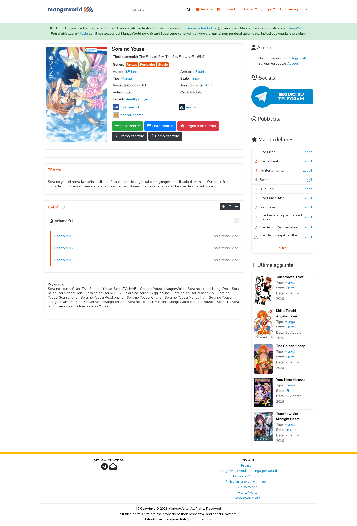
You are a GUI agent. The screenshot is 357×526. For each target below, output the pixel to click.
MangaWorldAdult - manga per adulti (248, 470)
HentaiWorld (248, 492)
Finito (195, 78)
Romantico (147, 65)
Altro (282, 248)
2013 (208, 85)
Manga (126, 78)
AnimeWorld (247, 487)
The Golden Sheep (290, 346)
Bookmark (228, 9)
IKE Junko (132, 71)
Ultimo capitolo (131, 136)
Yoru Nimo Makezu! (290, 379)
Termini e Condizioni (247, 476)
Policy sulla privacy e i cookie (247, 481)
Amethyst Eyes (137, 99)
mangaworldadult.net (201, 28)
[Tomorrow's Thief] (263, 289)
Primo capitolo (166, 136)
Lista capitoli (162, 126)
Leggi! (307, 152)
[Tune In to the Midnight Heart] (263, 426)
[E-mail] (113, 468)
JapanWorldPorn (247, 498)
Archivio (206, 9)
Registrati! (298, 58)
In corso (292, 429)
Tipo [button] (268, 9)
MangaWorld (296, 28)
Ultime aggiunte (294, 9)
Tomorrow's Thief (289, 277)
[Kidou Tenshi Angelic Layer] (263, 323)
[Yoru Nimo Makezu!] (263, 392)
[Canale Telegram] (105, 468)
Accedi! (292, 63)
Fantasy (132, 65)
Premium (247, 465)
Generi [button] (248, 9)
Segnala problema (200, 126)
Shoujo (163, 65)
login (84, 33)
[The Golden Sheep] (263, 359)
